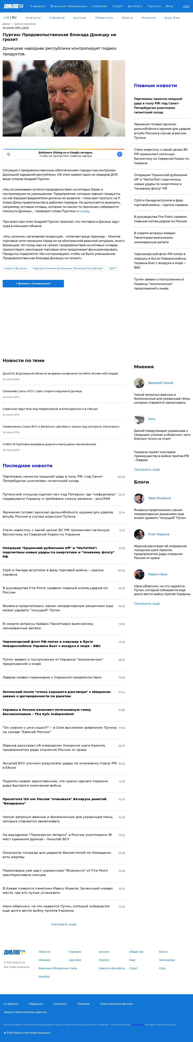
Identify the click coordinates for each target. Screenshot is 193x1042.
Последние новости (28, 465)
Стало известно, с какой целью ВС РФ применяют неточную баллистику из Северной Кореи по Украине (161, 156)
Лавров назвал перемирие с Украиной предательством (52, 677)
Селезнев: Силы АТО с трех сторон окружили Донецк (42, 391)
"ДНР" (112, 268)
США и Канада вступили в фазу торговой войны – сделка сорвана (161, 203)
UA (6, 17)
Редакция (36, 1004)
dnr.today (83, 211)
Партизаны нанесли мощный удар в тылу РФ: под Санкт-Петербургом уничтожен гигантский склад (158, 105)
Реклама (83, 1004)
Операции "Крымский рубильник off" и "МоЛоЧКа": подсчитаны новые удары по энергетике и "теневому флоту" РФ (161, 181)
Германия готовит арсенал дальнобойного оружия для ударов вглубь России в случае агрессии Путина (162, 131)
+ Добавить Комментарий (33, 283)
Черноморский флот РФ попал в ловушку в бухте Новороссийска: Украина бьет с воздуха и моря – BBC (160, 260)
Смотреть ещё (63, 924)
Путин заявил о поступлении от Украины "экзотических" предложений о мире (159, 284)
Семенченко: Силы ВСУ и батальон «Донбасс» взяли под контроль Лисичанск (61, 426)
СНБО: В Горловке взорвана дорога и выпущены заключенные (49, 444)
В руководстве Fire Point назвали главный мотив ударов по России (160, 219)
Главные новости (155, 85)
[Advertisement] (64, 320)
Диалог (6, 24)
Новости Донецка (16, 268)
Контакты (60, 1004)
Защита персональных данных (25, 1012)
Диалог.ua (138, 1024)
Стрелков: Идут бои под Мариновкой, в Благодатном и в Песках (50, 409)
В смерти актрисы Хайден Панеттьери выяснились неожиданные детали (154, 237)
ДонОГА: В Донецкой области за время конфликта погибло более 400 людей (60, 373)
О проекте (11, 1004)
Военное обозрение (25, 24)
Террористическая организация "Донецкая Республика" (68, 268)
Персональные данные (116, 1004)
